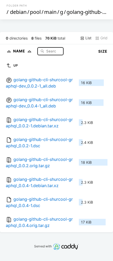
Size (102, 51)
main (50, 11)
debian (18, 11)
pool (35, 11)
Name (19, 51)
